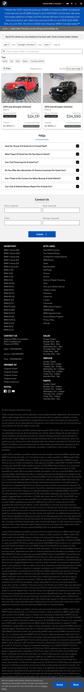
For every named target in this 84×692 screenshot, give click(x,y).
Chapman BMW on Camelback (52, 3)
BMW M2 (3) (9, 286)
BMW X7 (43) (9, 323)
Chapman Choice (10, 368)
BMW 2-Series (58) (11, 250)
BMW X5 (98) (9, 310)
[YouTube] (13, 391)
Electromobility (49, 266)
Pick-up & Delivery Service (54, 286)
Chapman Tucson (11, 375)
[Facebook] (5, 391)
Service (46, 276)
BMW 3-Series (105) (12, 253)
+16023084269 (15, 349)
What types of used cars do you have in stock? (27, 154)
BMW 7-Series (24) (11, 263)
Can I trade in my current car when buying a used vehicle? (33, 178)
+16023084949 (15, 359)
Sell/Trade (47, 270)
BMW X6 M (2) (9, 320)
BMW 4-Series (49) (11, 256)
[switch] (81, 3)
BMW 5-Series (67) (11, 260)
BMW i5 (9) (8, 273)
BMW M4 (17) (9, 293)
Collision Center (49, 290)
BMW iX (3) (8, 280)
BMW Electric (48, 260)
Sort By (62, 68)
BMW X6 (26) (9, 316)
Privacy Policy (48, 320)
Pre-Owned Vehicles (51, 253)
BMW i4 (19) (8, 270)
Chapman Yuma (10, 378)
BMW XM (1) (8, 326)
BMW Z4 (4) (8, 330)
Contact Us (47, 296)
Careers (46, 300)
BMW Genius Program (52, 306)
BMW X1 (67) (9, 300)
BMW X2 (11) (8, 303)
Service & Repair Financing (54, 280)
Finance (46, 273)
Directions (47, 293)
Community (47, 303)
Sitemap (46, 323)
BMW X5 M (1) (9, 313)
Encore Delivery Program (53, 316)
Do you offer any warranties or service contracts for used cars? (35, 170)
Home (5, 29)
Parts (45, 283)
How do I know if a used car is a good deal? (26, 146)
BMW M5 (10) (9, 296)
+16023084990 (17, 354)
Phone (7, 218)
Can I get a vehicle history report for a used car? (28, 186)
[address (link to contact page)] (72, 3)
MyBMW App (48, 310)
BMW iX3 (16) (9, 283)
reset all (57, 45)
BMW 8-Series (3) (11, 266)
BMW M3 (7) (9, 290)
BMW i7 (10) (8, 276)
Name (11, 206)
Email (49, 206)
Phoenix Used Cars (11, 382)
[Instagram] (9, 391)
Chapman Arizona (11, 372)
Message (51, 218)
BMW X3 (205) (9, 306)
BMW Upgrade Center (52, 313)
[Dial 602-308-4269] (76, 3)
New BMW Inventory (51, 250)
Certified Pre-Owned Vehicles (55, 256)
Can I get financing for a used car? (21, 162)
